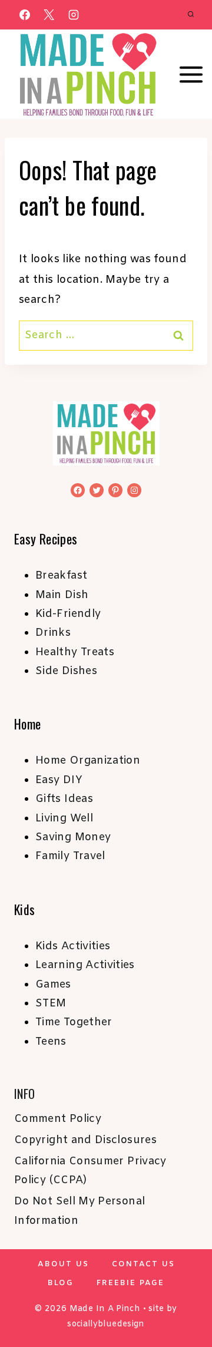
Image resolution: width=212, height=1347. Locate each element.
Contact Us (143, 1264)
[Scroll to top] (183, 1301)
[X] (48, 14)
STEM (50, 1003)
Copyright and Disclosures (85, 1140)
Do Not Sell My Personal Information (79, 1210)
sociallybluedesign (105, 1324)
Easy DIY (58, 780)
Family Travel (70, 856)
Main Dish (61, 595)
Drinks (53, 633)
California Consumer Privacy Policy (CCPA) (90, 1170)
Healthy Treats (74, 652)
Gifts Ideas (64, 799)
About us (63, 1264)
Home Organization (87, 761)
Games (53, 985)
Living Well (64, 818)
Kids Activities (72, 946)
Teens (51, 1042)
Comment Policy (57, 1119)
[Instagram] (73, 14)
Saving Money (73, 837)
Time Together (73, 1022)
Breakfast (61, 576)
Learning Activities (85, 965)
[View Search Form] (191, 15)
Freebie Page (130, 1283)
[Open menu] (191, 75)
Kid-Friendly (68, 614)
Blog (61, 1283)
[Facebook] (24, 14)
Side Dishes (66, 671)
